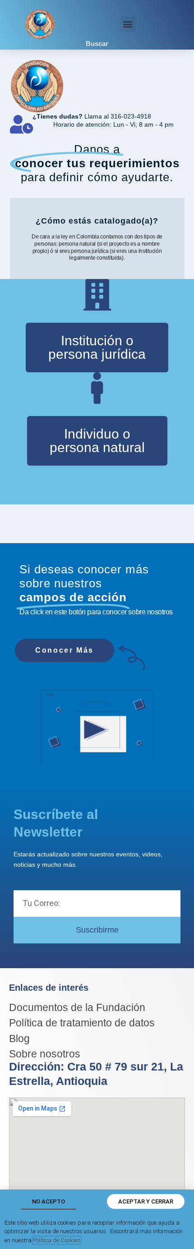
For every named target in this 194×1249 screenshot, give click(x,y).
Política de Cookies (56, 1240)
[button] (127, 24)
